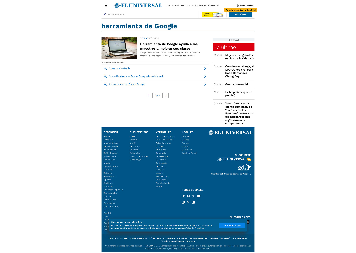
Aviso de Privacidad (199, 238)
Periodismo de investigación (111, 148)
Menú (106, 216)
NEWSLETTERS (199, 5)
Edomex (186, 136)
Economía (109, 186)
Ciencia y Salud (111, 206)
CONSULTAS (213, 5)
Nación (107, 136)
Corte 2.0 (108, 140)
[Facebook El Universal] (188, 197)
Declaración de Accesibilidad (233, 238)
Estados (108, 173)
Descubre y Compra (166, 136)
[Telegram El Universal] (183, 197)
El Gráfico (161, 160)
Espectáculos (110, 193)
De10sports (161, 163)
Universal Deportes (113, 190)
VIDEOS (175, 5)
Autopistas (135, 153)
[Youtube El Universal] (199, 197)
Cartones (108, 183)
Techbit (144, 38)
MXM (168, 5)
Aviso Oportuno (163, 143)
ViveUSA (160, 170)
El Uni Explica (111, 153)
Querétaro (187, 150)
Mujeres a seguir (112, 143)
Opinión (107, 180)
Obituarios (161, 150)
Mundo (107, 163)
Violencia (170, 238)
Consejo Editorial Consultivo (133, 238)
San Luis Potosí (189, 153)
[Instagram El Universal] (183, 202)
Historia (214, 238)
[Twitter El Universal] (193, 197)
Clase (132, 136)
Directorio (113, 238)
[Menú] (106, 5)
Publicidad (182, 238)
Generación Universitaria (162, 154)
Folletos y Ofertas (165, 140)
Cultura (107, 196)
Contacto (190, 241)
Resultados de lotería (163, 184)
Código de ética (156, 238)
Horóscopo (161, 180)
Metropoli (108, 170)
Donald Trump (111, 166)
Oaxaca (185, 140)
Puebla (185, 143)
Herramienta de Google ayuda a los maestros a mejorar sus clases (169, 46)
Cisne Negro (136, 160)
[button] (240, 14)
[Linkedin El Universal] (193, 202)
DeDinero (160, 166)
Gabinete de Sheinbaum (110, 158)
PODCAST (185, 5)
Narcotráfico (110, 176)
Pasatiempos (162, 176)
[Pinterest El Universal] (188, 202)
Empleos (160, 146)
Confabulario (110, 200)
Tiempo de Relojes (139, 156)
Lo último (225, 47)
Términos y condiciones (172, 241)
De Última (135, 146)
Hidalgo (185, 146)
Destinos (134, 150)
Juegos (159, 173)
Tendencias (109, 203)
